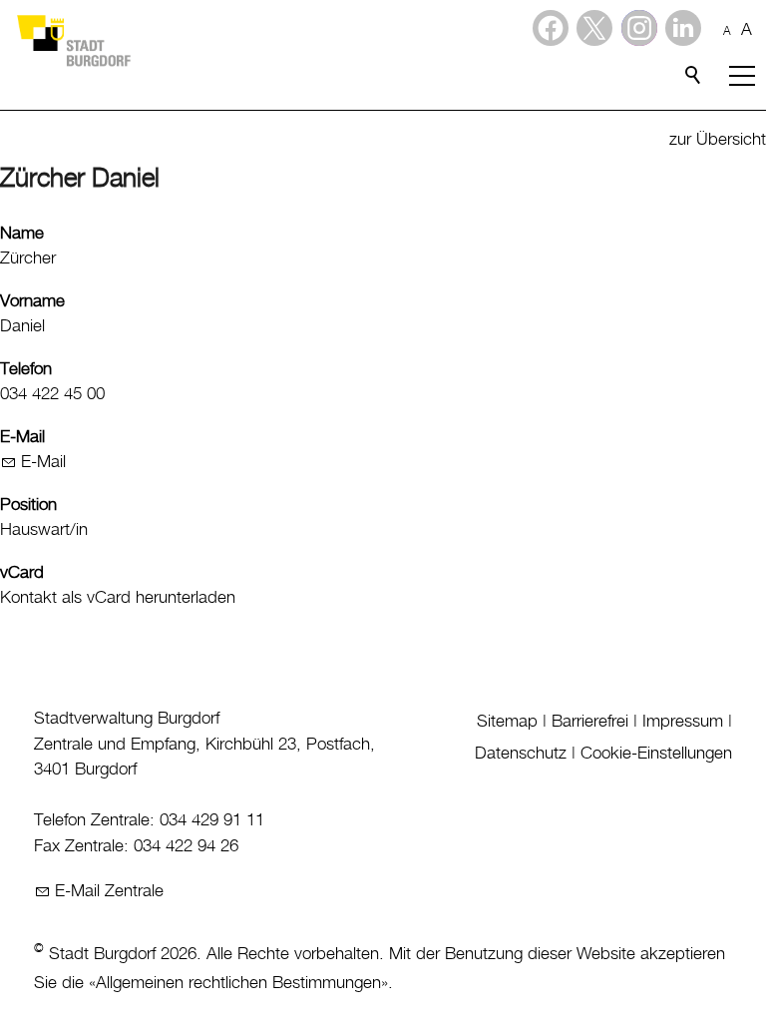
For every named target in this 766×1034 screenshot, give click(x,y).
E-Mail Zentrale (109, 891)
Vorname (32, 301)
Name (22, 234)
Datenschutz (521, 754)
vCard (22, 573)
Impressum (682, 722)
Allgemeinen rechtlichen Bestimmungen (238, 983)
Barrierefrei (590, 722)
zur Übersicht (717, 140)
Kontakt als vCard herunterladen (117, 598)
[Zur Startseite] (73, 40)
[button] (683, 28)
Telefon (26, 369)
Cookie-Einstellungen (656, 754)
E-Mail (22, 437)
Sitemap (507, 722)
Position (28, 505)
